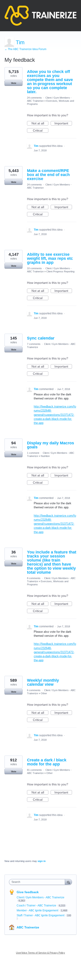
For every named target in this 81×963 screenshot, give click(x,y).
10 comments (34, 268)
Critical (40, 131)
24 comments (34, 97)
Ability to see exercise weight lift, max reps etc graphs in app (50, 258)
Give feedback (28, 892)
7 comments (33, 344)
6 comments (33, 690)
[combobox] (38, 882)
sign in (42, 861)
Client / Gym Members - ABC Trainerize (40, 897)
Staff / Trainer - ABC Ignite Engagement (41, 915)
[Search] (68, 882)
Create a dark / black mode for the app (46, 762)
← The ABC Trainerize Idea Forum (25, 49)
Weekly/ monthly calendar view (43, 682)
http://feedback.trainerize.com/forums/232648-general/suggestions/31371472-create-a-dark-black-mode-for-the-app (55, 415)
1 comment (33, 453)
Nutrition (45, 456)
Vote (13, 83)
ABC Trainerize (28, 927)
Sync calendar (40, 338)
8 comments (33, 578)
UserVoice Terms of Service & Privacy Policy (40, 952)
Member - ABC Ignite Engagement (38, 910)
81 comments (34, 770)
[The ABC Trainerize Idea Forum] (40, 16)
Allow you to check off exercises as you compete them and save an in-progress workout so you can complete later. (50, 81)
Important (63, 123)
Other (44, 693)
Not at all (40, 123)
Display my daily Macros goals (50, 445)
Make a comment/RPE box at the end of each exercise (48, 174)
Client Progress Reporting (60, 271)
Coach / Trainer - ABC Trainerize (37, 905)
